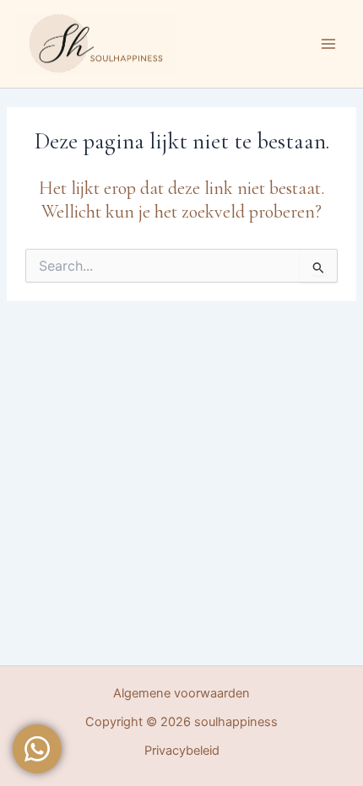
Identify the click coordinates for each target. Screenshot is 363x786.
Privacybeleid (181, 750)
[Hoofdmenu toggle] (328, 44)
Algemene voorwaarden (181, 693)
